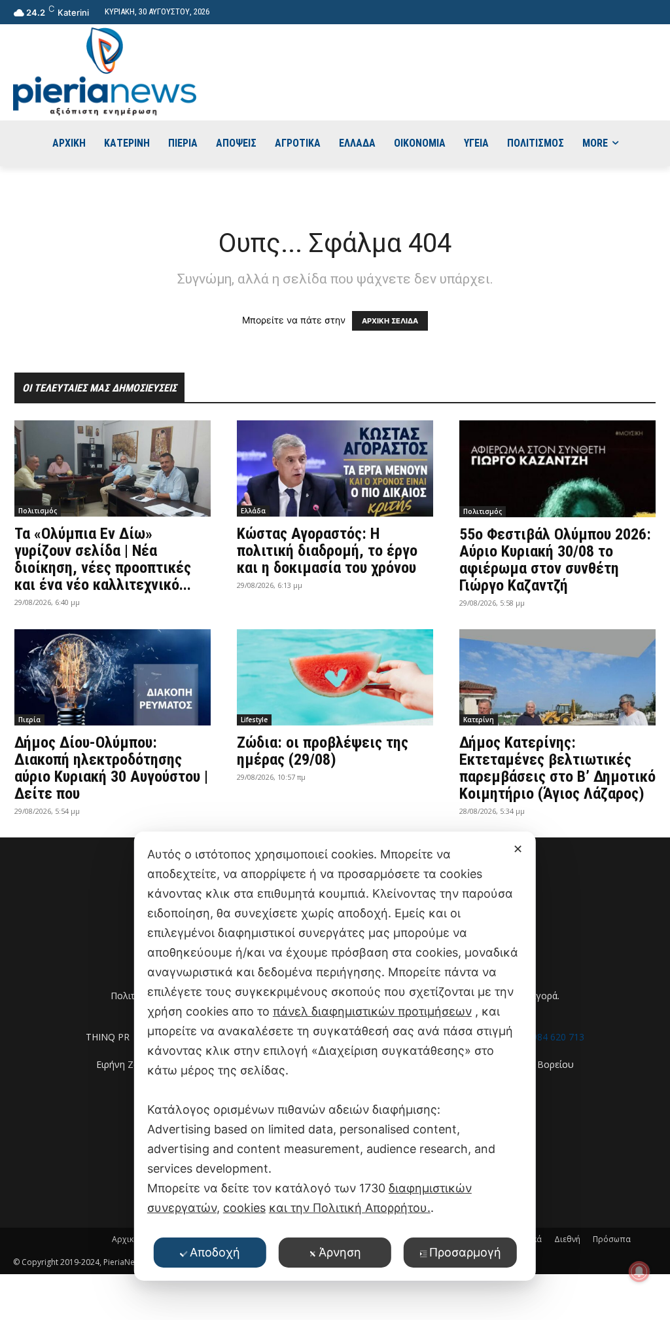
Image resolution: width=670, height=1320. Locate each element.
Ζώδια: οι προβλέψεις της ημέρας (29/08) (322, 751)
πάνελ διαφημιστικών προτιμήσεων (372, 1011)
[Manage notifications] (639, 1271)
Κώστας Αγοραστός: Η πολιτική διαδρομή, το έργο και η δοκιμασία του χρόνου (327, 550)
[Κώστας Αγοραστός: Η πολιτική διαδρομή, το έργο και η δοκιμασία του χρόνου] (335, 468)
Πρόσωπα (612, 1239)
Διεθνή (567, 1239)
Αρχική (125, 1239)
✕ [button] (518, 849)
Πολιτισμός (37, 510)
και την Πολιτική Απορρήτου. (350, 1208)
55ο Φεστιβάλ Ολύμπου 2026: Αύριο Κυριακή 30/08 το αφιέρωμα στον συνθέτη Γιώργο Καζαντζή (555, 560)
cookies (244, 1208)
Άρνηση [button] (340, 1252)
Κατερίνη (478, 719)
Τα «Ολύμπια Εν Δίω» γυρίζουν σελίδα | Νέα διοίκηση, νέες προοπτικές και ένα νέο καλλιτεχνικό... (102, 559)
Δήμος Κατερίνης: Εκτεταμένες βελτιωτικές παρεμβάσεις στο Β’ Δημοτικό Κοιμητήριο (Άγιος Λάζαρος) (557, 768)
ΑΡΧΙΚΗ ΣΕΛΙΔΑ (390, 320)
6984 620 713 (555, 1037)
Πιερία (29, 719)
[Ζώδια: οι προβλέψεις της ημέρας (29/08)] (335, 677)
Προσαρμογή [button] (465, 1252)
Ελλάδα (253, 510)
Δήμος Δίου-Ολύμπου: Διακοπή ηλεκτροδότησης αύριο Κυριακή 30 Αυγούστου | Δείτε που (111, 768)
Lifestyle (254, 719)
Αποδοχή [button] (215, 1252)
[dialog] (335, 1056)
